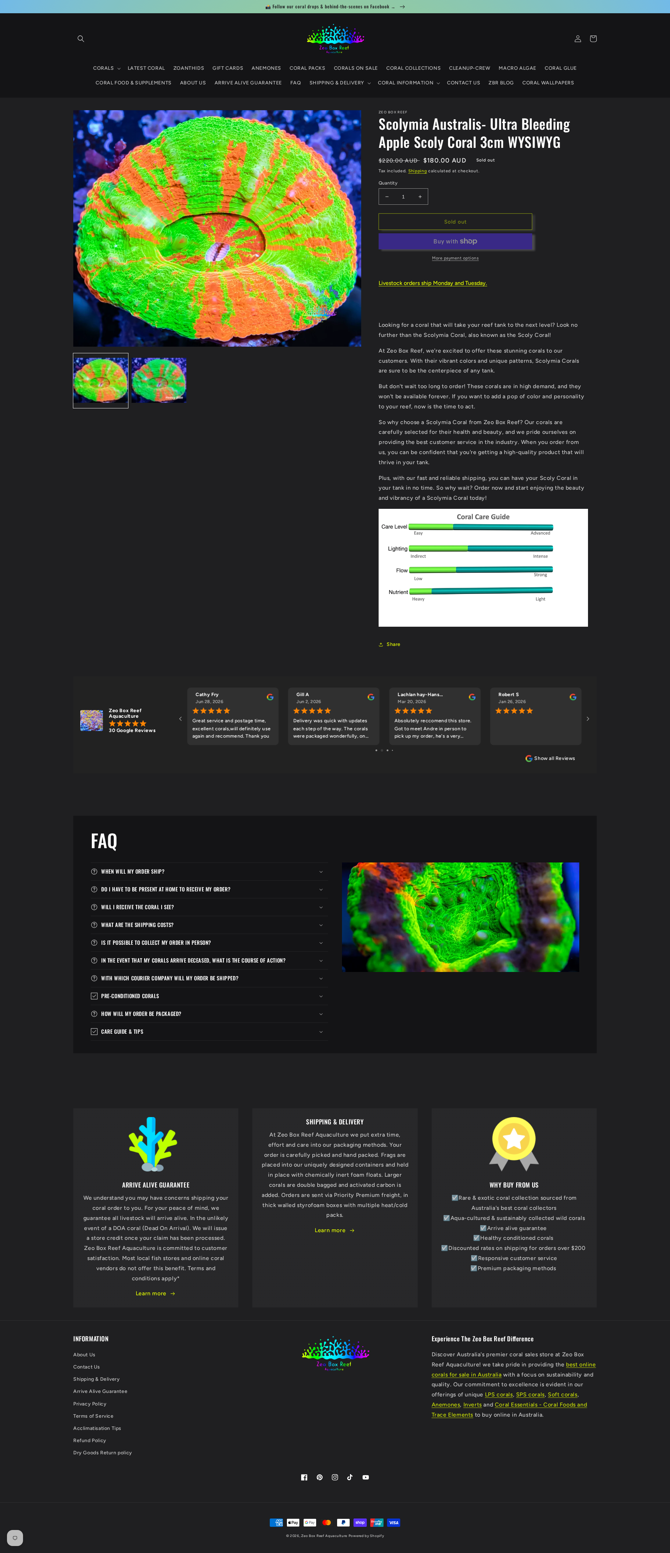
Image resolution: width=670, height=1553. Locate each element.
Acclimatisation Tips (97, 1428)
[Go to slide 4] (390, 750)
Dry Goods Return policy (102, 1453)
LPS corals (499, 1394)
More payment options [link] (455, 258)
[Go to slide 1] (373, 750)
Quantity (388, 183)
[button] (81, 38)
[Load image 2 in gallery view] (159, 381)
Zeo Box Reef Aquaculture (324, 1535)
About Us (84, 1355)
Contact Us (86, 1367)
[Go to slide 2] (379, 750)
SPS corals (530, 1394)
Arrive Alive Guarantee (100, 1391)
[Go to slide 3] (384, 750)
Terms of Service (93, 1416)
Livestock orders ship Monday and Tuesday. (433, 283)
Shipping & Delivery (96, 1379)
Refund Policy (89, 1440)
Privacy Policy (89, 1404)
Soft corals (563, 1394)
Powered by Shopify (366, 1535)
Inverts (472, 1404)
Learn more (151, 1293)
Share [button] (394, 644)
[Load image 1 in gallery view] (100, 381)
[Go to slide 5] (394, 750)
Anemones (446, 1404)
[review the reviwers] (270, 699)
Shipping (417, 170)
